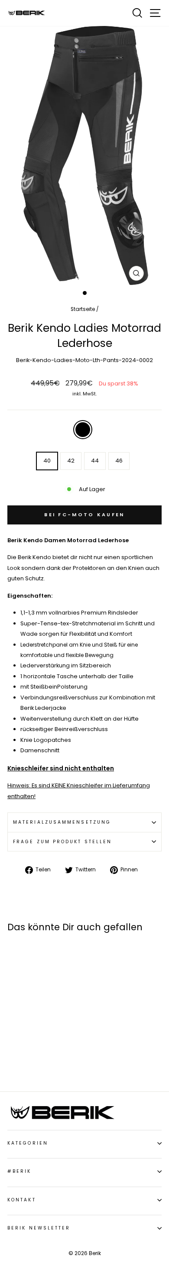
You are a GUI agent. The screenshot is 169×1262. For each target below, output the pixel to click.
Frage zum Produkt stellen (62, 841)
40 (47, 460)
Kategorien (27, 1143)
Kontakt (21, 1200)
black (82, 429)
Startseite (83, 309)
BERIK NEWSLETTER (38, 1228)
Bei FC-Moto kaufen (84, 514)
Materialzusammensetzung (62, 822)
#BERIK (19, 1171)
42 (71, 460)
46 (119, 460)
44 (95, 460)
